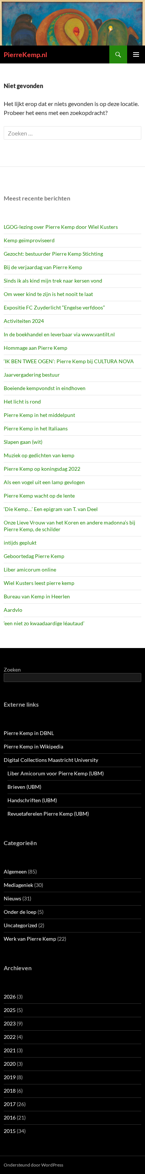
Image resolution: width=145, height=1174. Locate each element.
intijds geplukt (20, 542)
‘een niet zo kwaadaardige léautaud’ (44, 623)
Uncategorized (20, 925)
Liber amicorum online (30, 569)
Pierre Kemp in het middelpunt (39, 415)
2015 (10, 1131)
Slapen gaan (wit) (23, 442)
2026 (10, 996)
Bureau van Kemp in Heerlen (37, 596)
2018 (10, 1090)
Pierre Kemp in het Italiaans (36, 428)
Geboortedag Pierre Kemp (34, 556)
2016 (10, 1117)
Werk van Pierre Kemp (30, 938)
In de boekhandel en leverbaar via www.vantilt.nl (59, 334)
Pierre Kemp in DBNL (29, 733)
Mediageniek (18, 885)
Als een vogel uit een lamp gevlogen (44, 482)
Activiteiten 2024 (24, 321)
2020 (10, 1064)
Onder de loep (20, 912)
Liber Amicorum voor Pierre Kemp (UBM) (55, 773)
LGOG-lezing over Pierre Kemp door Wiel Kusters (61, 227)
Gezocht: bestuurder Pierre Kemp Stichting (53, 253)
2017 (10, 1104)
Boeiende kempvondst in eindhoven (45, 388)
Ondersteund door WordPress (33, 1165)
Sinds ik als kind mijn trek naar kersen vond (53, 280)
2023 (10, 1023)
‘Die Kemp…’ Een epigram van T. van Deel (51, 509)
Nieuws (12, 898)
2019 (10, 1077)
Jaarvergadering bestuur (32, 374)
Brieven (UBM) (24, 787)
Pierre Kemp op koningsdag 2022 (42, 468)
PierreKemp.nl (25, 54)
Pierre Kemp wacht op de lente (39, 495)
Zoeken (12, 669)
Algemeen (15, 871)
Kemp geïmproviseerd (29, 240)
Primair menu (136, 54)
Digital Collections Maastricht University (51, 760)
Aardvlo (13, 610)
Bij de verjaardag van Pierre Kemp (43, 267)
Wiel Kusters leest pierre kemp (39, 583)
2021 (10, 1050)
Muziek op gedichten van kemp (39, 455)
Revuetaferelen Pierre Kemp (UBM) (48, 813)
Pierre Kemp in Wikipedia (33, 746)
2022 (10, 1037)
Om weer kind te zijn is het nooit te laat (48, 294)
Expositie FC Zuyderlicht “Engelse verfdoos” (54, 307)
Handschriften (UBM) (32, 800)
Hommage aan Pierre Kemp (35, 348)
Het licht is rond (22, 401)
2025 (10, 1010)
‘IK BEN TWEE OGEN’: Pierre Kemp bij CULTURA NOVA (69, 361)
